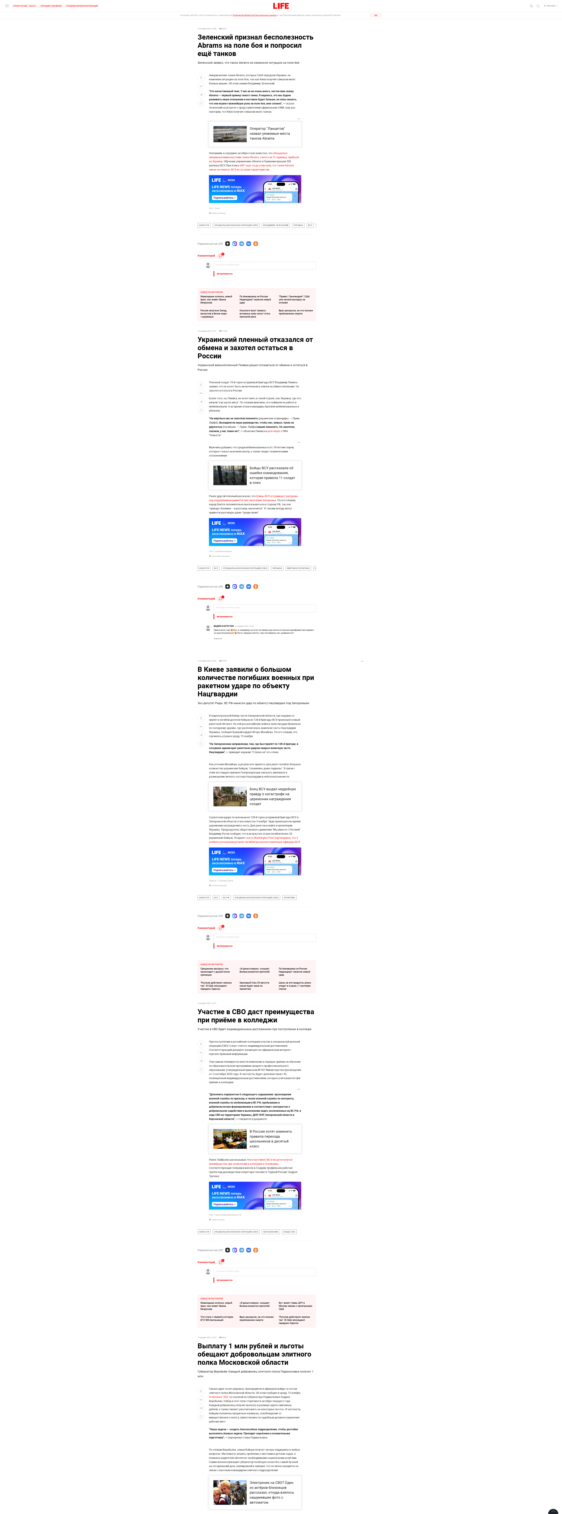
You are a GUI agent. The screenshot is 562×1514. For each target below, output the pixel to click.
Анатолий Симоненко (221, 556)
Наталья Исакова (219, 885)
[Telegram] (242, 244)
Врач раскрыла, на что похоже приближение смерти (296, 312)
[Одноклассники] (256, 244)
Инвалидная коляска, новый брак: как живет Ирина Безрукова (216, 299)
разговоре (274, 431)
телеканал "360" (219, 1397)
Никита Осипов (218, 1220)
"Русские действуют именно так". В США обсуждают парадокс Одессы (216, 985)
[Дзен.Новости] (228, 244)
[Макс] (235, 244)
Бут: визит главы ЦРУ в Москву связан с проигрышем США (295, 1306)
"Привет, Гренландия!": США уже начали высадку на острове (294, 299)
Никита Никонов (219, 213)
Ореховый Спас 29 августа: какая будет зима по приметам (255, 985)
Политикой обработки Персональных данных (255, 15)
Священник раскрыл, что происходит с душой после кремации (215, 971)
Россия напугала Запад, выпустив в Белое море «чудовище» (214, 313)
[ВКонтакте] (249, 244)
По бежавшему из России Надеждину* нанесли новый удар (255, 299)
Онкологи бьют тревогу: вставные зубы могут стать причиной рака (255, 313)
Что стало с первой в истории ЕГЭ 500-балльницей (217, 1318)
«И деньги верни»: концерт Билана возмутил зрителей (255, 970)
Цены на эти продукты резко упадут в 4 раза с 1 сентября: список (295, 985)
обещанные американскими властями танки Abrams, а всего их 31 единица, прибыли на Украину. (254, 157)
